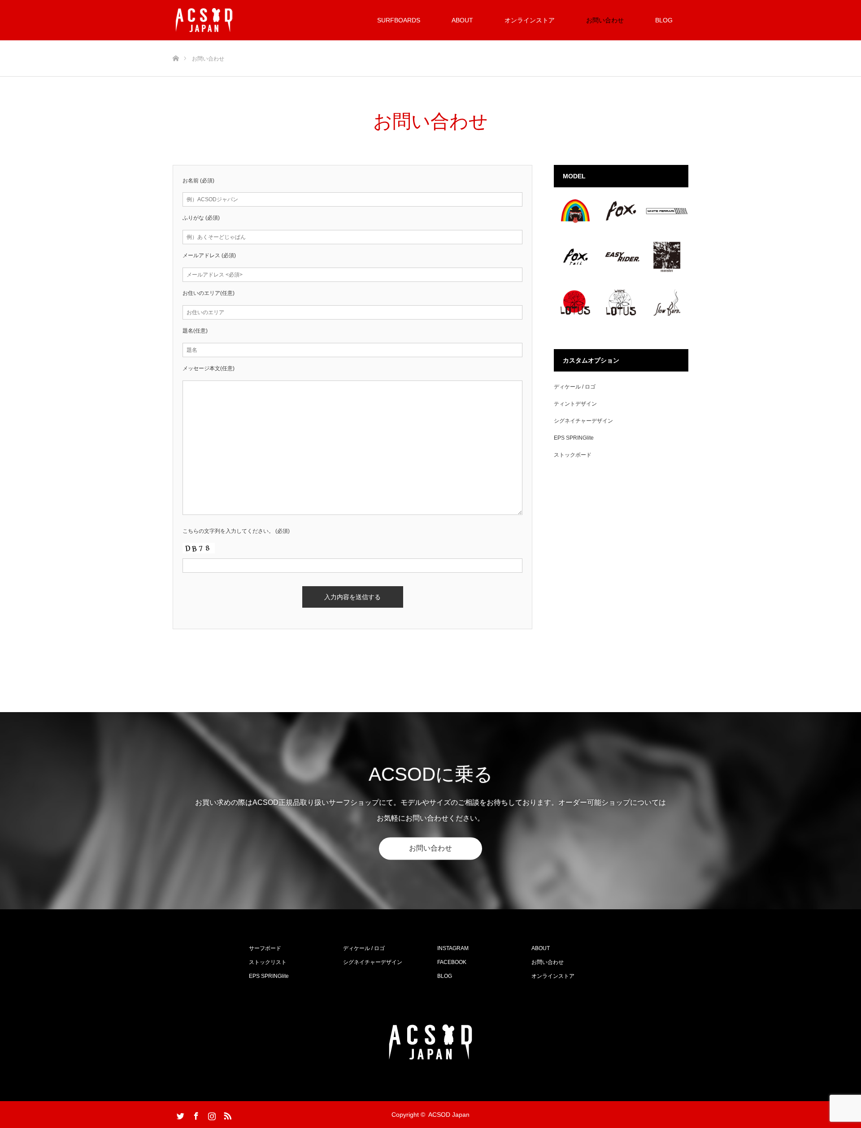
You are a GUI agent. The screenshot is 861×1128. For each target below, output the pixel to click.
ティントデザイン (575, 404)
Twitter (179, 1114)
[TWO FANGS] (575, 211)
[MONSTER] (666, 256)
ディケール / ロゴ (575, 387)
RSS (226, 1114)
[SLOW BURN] (666, 302)
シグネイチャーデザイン (583, 421)
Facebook (195, 1114)
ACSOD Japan (449, 1114)
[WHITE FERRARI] (666, 211)
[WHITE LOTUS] (621, 302)
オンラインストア (529, 20)
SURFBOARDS (398, 20)
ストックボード (572, 455)
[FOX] (621, 211)
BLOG (664, 20)
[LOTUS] (575, 302)
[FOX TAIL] (575, 256)
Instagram (210, 1114)
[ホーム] (175, 43)
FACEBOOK (451, 962)
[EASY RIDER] (621, 256)
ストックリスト (268, 962)
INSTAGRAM (453, 948)
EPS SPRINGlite (574, 438)
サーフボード (265, 948)
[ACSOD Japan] (204, 20)
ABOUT (462, 20)
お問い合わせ (605, 20)
